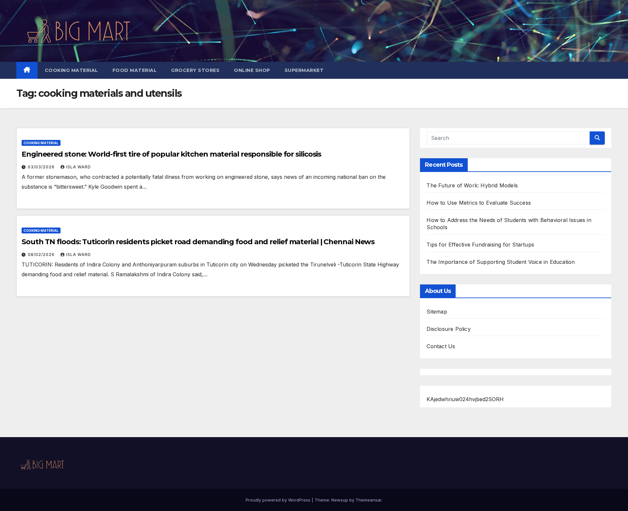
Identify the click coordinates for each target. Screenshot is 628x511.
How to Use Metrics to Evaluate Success (479, 202)
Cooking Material (71, 70)
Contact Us (441, 346)
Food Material (135, 70)
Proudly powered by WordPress (279, 499)
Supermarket (304, 70)
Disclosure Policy (448, 329)
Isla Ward (78, 166)
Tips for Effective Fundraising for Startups (480, 244)
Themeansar (368, 499)
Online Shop (252, 70)
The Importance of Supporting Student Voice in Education (501, 262)
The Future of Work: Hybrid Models (472, 185)
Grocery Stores (195, 70)
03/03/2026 (42, 166)
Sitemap (437, 311)
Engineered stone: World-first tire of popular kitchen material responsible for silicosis (171, 154)
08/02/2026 (42, 254)
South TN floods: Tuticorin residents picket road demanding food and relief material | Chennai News (198, 241)
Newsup (339, 499)
